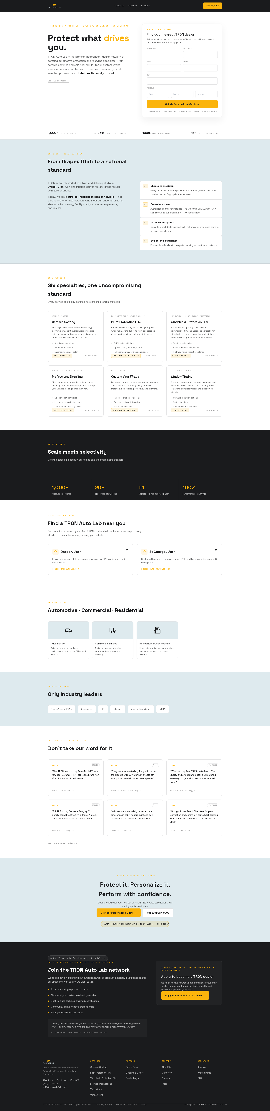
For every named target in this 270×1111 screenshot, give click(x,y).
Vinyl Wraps (96, 1089)
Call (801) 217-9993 (158, 912)
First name (152, 48)
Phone (185, 62)
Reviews (145, 6)
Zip (148, 75)
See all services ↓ (58, 81)
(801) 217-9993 (50, 1083)
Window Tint (96, 1095)
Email (149, 62)
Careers (166, 1078)
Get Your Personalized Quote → (119, 912)
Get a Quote (212, 5)
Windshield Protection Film (103, 1078)
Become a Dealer (134, 1073)
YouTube (201, 1105)
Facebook (213, 1105)
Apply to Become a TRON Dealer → (185, 995)
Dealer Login (132, 1078)
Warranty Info (204, 1073)
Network (132, 6)
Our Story (167, 1073)
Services (119, 6)
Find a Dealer (132, 1067)
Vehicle (150, 88)
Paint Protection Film (100, 1073)
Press (164, 1084)
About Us (166, 1067)
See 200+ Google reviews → (62, 843)
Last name (187, 48)
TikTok (223, 1105)
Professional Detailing (101, 1084)
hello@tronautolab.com (54, 1087)
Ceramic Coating (98, 1067)
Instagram (189, 1105)
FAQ (200, 1078)
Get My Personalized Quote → (182, 104)
